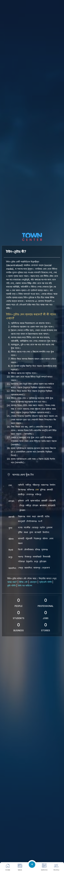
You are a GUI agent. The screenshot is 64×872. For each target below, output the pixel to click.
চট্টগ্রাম (11, 501)
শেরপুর (20, 567)
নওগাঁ (40, 521)
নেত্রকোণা (46, 567)
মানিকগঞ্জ (30, 489)
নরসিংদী (21, 484)
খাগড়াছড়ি (51, 505)
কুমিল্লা (21, 500)
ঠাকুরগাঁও (29, 561)
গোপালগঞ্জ (30, 494)
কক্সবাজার (43, 505)
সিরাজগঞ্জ (21, 516)
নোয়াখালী (52, 500)
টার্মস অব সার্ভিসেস (25, 585)
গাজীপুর (28, 484)
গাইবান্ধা (21, 561)
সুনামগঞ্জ (44, 549)
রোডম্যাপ (33, 581)
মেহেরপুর (35, 527)
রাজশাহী (11, 516)
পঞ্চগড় (20, 556)
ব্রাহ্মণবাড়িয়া (35, 500)
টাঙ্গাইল (52, 484)
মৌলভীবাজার (28, 549)
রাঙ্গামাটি (44, 500)
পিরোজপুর (37, 538)
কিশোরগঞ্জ (22, 489)
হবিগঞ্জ (37, 549)
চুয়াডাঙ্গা (49, 527)
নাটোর (47, 516)
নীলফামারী (46, 556)
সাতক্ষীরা (27, 527)
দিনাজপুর (28, 556)
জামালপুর (36, 567)
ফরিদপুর (38, 494)
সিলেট (10, 549)
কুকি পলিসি (11, 585)
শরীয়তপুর (35, 484)
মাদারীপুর (21, 494)
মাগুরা (26, 532)
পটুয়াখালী (29, 538)
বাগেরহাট (38, 532)
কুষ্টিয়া (20, 532)
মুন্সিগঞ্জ (42, 489)
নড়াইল (42, 527)
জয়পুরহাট (21, 521)
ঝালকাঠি (21, 538)
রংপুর (10, 557)
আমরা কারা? (12, 581)
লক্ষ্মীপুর (28, 505)
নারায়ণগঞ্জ (44, 484)
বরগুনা (20, 543)
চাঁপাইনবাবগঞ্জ (31, 521)
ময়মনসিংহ (12, 568)
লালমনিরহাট (37, 556)
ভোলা (51, 538)
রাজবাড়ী (50, 489)
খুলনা (10, 527)
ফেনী (27, 500)
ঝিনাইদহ (46, 532)
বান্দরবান (22, 510)
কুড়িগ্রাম (42, 561)
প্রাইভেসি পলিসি (45, 581)
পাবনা (28, 516)
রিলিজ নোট (23, 581)
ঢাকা (10, 485)
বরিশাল (11, 538)
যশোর (20, 527)
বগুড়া (34, 516)
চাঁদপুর (21, 505)
